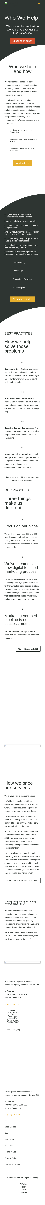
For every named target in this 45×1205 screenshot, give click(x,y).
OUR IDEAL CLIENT (28, 649)
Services (12, 1010)
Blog (13, 1014)
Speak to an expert (22, 41)
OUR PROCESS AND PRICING (22, 880)
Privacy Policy (12, 1022)
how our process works (22, 480)
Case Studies (12, 1012)
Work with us (22, 163)
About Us (13, 1018)
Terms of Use (12, 1020)
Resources (12, 1016)
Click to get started (22, 299)
